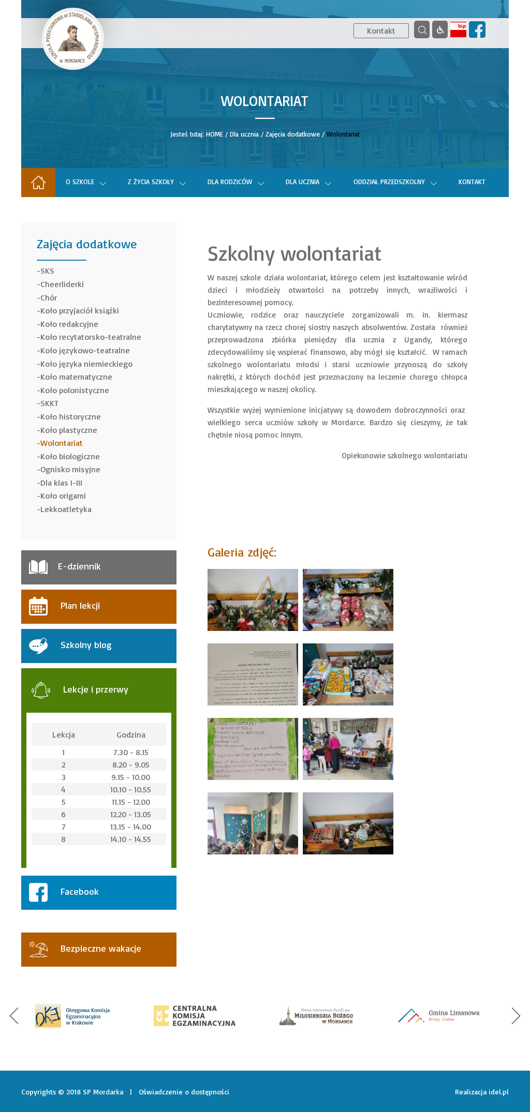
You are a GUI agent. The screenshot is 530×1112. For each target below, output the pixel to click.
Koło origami (63, 495)
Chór (48, 297)
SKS (47, 270)
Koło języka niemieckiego (86, 363)
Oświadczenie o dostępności (184, 1091)
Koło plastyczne (68, 430)
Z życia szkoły (151, 181)
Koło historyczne (70, 416)
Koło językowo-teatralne (85, 350)
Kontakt (381, 30)
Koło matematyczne (76, 376)
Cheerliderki (62, 284)
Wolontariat (61, 443)
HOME (214, 134)
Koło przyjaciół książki (79, 310)
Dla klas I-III (61, 482)
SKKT (49, 403)
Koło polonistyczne (74, 390)
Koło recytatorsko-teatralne (90, 337)
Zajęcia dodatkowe (293, 134)
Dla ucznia (244, 134)
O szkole (80, 181)
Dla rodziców (230, 181)
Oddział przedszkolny (389, 181)
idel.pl (499, 1091)
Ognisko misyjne (70, 469)
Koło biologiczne (70, 456)
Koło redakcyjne (69, 324)
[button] (14, 1016)
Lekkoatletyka (66, 509)
